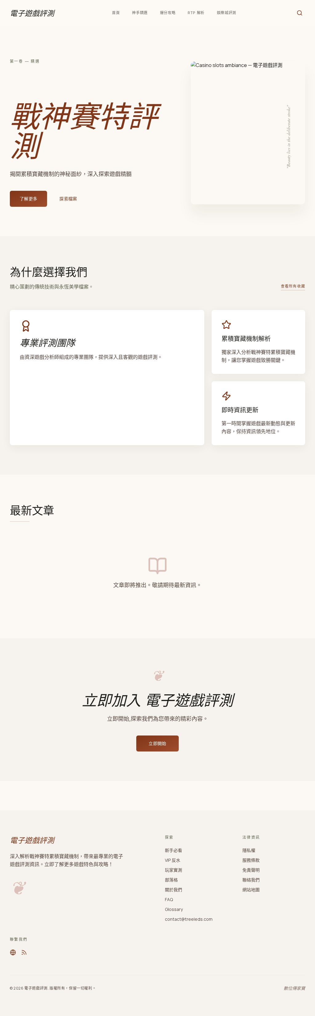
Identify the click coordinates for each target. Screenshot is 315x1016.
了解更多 (28, 198)
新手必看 (173, 850)
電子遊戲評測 (32, 13)
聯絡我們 (251, 880)
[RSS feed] (24, 952)
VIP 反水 (172, 860)
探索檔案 (68, 198)
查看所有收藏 (293, 286)
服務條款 (251, 860)
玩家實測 (173, 870)
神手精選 (139, 12)
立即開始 (157, 743)
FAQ (169, 899)
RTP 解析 (196, 12)
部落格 (171, 880)
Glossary (174, 909)
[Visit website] (13, 952)
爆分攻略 (167, 12)
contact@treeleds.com (189, 919)
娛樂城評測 (226, 12)
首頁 (116, 12)
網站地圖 (251, 889)
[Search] (299, 12)
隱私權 (248, 850)
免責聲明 (251, 870)
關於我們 (173, 889)
